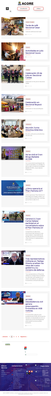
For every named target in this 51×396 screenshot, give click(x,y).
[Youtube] (29, 371)
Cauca (27, 47)
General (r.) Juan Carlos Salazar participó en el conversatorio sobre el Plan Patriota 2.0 (35, 223)
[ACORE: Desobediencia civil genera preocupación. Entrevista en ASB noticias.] (13, 304)
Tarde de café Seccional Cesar (33, 26)
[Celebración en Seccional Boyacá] (13, 112)
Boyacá (28, 99)
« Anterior (5, 336)
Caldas (28, 69)
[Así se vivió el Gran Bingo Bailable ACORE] (13, 159)
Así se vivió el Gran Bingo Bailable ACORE (34, 156)
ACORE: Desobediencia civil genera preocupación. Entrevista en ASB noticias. (34, 305)
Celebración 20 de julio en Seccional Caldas (34, 75)
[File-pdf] (32, 371)
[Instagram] (27, 373)
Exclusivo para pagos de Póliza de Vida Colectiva (47, 381)
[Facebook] (27, 371)
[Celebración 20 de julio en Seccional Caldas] (13, 82)
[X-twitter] (29, 373)
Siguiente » (23, 336)
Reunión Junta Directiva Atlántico (34, 129)
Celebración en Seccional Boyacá (34, 103)
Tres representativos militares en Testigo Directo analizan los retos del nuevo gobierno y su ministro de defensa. (35, 264)
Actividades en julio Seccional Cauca (34, 52)
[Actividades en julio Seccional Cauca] (13, 60)
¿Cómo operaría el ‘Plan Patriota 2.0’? (34, 189)
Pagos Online (45, 366)
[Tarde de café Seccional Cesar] (13, 35)
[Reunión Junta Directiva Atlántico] (13, 137)
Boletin (28, 151)
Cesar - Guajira (30, 22)
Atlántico (28, 124)
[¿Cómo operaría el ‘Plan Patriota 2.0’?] (13, 195)
